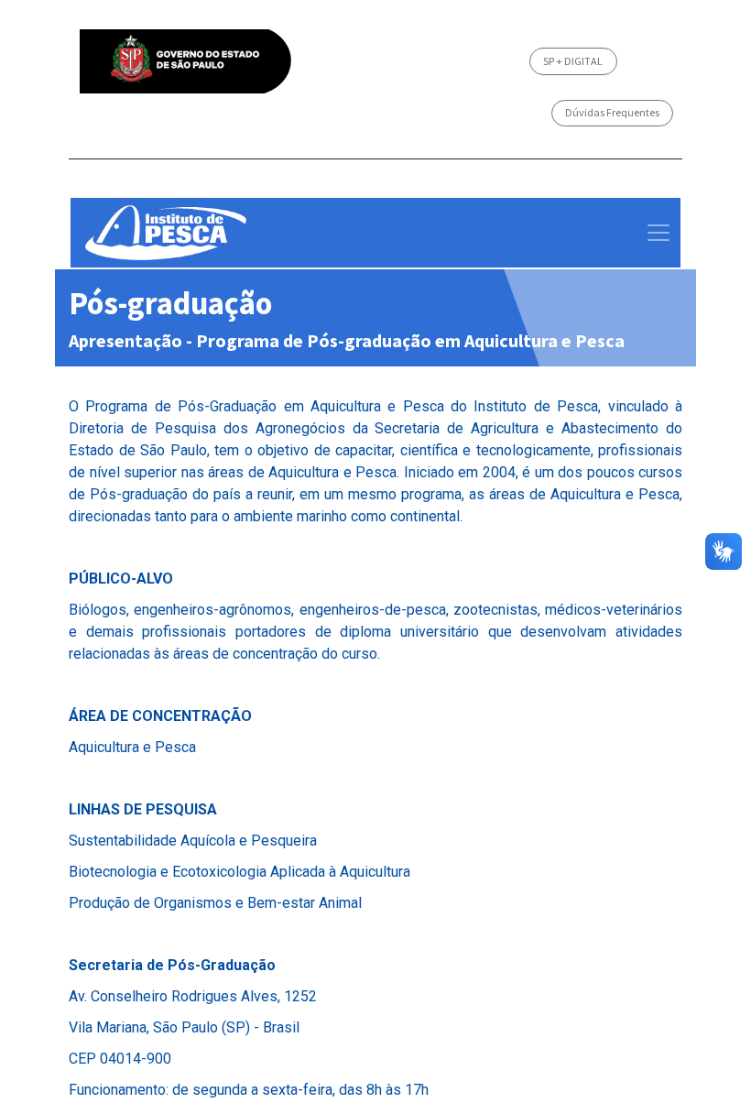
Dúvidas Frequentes (612, 112)
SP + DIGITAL (573, 61)
